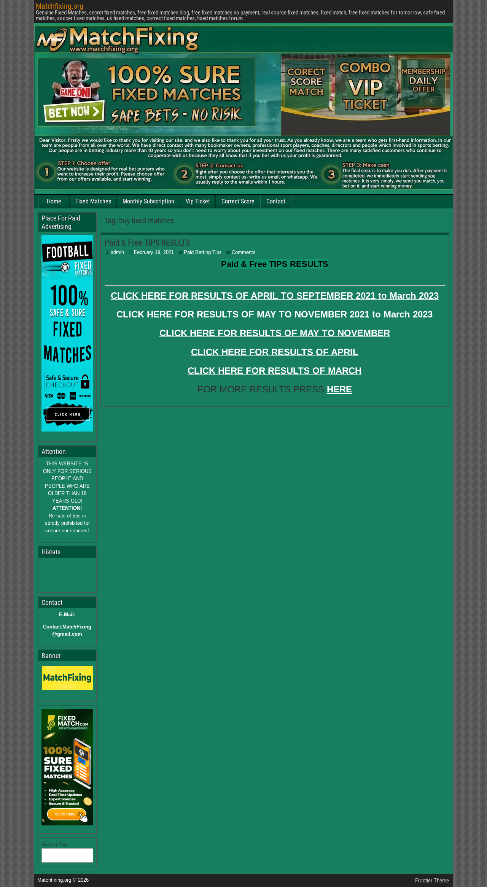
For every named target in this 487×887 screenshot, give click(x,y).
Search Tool (54, 844)
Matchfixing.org (59, 6)
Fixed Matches (93, 201)
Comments (244, 252)
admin (117, 252)
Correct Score (238, 201)
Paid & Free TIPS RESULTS (147, 243)
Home (54, 201)
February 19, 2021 (154, 252)
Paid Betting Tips (203, 252)
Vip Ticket (198, 201)
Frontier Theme (432, 880)
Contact (275, 201)
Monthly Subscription (148, 201)
